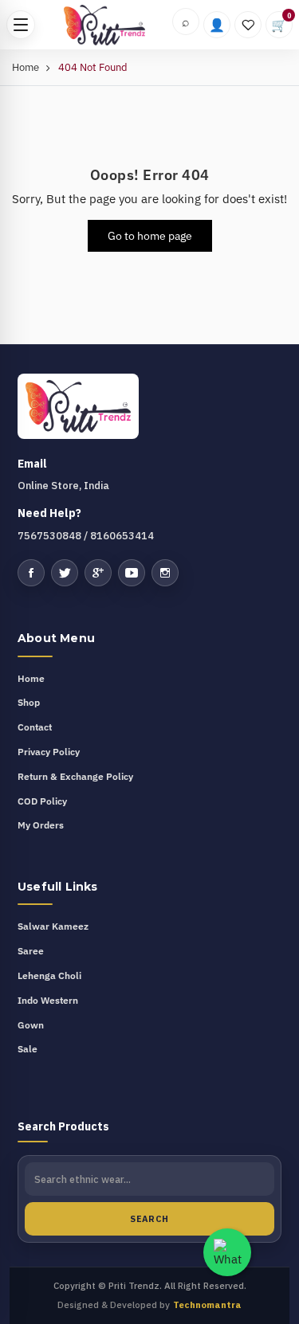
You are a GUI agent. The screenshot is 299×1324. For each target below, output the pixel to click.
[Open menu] (20, 24)
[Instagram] (165, 572)
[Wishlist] (248, 24)
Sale (27, 1049)
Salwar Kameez (53, 926)
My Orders (41, 825)
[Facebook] (31, 572)
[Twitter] (64, 572)
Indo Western (48, 1000)
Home (25, 67)
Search (149, 1218)
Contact (35, 727)
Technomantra (207, 1304)
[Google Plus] (98, 572)
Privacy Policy (49, 752)
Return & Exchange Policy (75, 776)
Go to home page (150, 236)
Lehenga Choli (49, 975)
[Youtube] (131, 572)
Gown (31, 1025)
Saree (31, 951)
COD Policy (42, 801)
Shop (29, 702)
